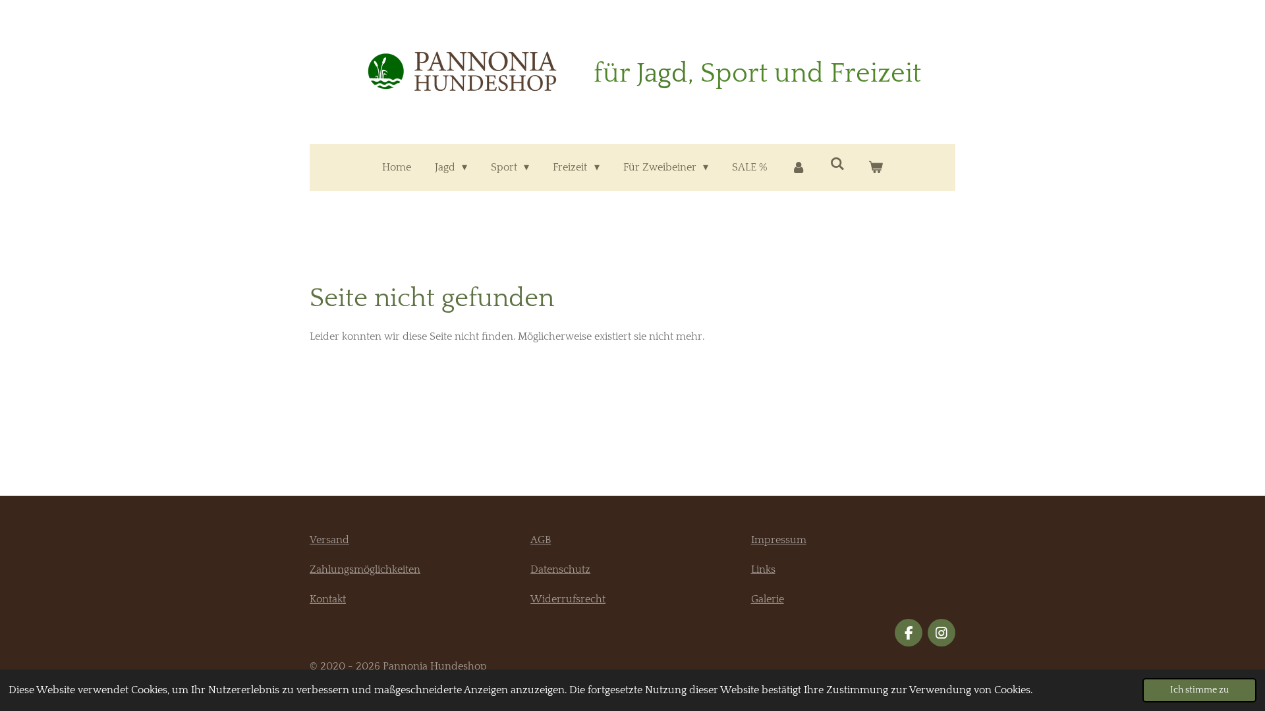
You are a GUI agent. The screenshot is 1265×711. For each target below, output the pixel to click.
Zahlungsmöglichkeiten (365, 569)
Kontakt (328, 599)
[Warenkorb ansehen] (875, 167)
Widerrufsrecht (567, 599)
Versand (329, 540)
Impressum (778, 540)
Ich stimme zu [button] (1199, 690)
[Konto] (798, 167)
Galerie (767, 599)
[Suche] (837, 164)
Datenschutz (560, 569)
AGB (540, 540)
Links (763, 569)
